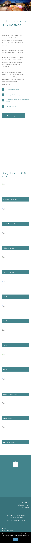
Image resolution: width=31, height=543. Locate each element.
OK (15, 540)
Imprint (4, 528)
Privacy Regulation (7, 530)
